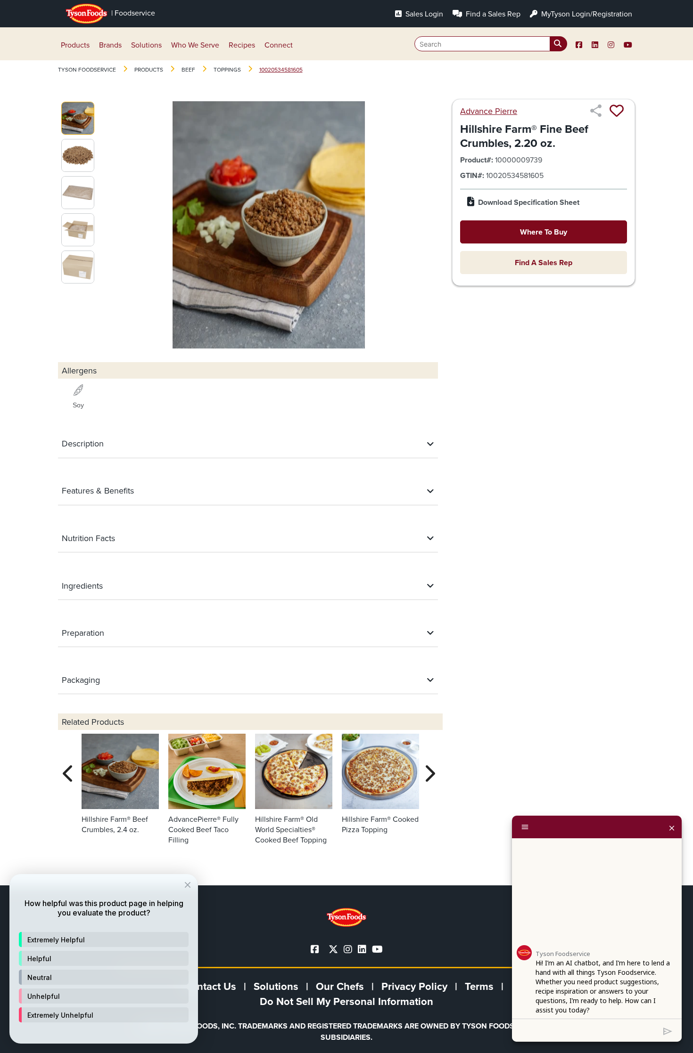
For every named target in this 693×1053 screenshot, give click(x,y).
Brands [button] (110, 45)
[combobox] (490, 43)
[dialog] (103, 959)
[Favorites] (616, 110)
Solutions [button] (146, 45)
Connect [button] (278, 45)
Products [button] (75, 45)
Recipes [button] (242, 45)
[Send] (668, 1030)
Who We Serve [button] (195, 45)
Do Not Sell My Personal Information (346, 1001)
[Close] (672, 827)
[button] (104, 939)
